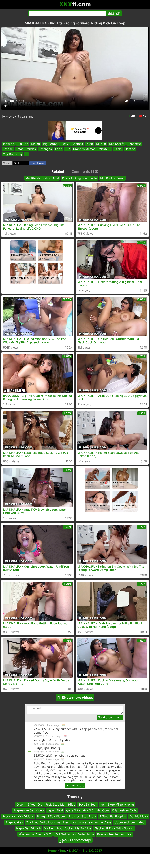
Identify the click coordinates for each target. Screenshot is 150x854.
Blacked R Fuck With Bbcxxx (114, 828)
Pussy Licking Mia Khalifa (79, 178)
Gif (67, 149)
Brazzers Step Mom (82, 816)
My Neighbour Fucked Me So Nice (67, 828)
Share (7, 163)
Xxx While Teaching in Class (92, 822)
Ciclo (118, 149)
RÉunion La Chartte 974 (34, 834)
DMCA (73, 850)
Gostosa (77, 144)
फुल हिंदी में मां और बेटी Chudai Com (87, 810)
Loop (58, 149)
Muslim (101, 144)
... (26, 154)
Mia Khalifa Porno (112, 178)
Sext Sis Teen (87, 804)
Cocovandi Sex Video (130, 822)
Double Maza (139, 816)
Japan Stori (55, 810)
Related (57, 171)
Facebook (37, 163)
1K (145, 116)
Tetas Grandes (26, 149)
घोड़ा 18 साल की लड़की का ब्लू (117, 804)
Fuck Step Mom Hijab (60, 804)
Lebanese (134, 144)
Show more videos (77, 697)
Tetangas (45, 149)
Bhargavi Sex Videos (51, 816)
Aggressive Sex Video (28, 810)
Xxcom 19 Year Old (29, 804)
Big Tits (23, 144)
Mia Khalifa (116, 144)
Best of (130, 149)
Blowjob (8, 144)
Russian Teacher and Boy (114, 834)
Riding (35, 144)
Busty (64, 144)
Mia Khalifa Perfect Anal (42, 178)
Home (52, 850)
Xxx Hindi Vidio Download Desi (47, 822)
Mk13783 (105, 149)
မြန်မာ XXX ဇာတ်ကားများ (75, 840)
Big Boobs (50, 144)
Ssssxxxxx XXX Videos (18, 816)
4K (133, 116)
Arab (89, 144)
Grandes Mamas (84, 149)
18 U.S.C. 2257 (91, 850)
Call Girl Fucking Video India (74, 834)
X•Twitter (20, 163)
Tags (62, 850)
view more (77, 785)
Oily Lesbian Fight (124, 810)
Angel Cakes (14, 822)
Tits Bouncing (12, 154)
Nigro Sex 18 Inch (28, 828)
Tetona (8, 149)
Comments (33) (85, 171)
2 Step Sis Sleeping (112, 816)
